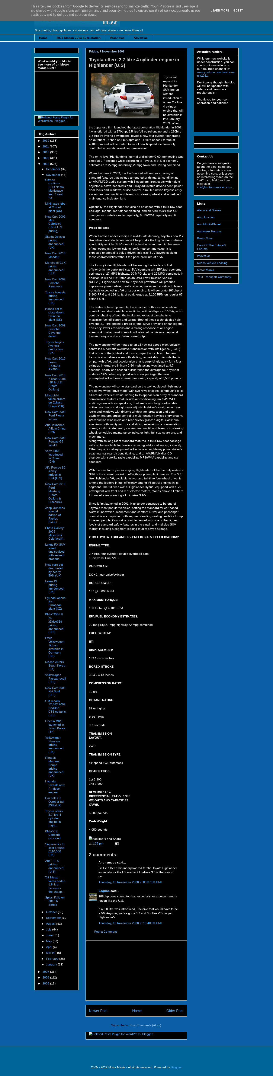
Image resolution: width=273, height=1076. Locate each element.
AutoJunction (206, 217)
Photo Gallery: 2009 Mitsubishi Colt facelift (54, 533)
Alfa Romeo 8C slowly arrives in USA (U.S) (55, 473)
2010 (46, 152)
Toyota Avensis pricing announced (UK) (55, 298)
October (52, 912)
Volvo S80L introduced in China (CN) (54, 456)
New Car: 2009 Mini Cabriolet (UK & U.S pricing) (55, 224)
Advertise (141, 37)
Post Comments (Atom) (145, 1025)
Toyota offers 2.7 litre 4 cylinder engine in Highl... (54, 818)
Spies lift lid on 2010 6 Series (55, 901)
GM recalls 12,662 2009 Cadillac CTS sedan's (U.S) (55, 708)
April (49, 947)
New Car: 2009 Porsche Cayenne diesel (55, 331)
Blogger (176, 1067)
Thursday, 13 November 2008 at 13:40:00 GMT (131, 923)
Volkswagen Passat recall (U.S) (55, 678)
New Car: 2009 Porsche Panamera (55, 283)
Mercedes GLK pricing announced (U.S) (55, 268)
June (50, 935)
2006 (46, 977)
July (49, 929)
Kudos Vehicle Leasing (212, 263)
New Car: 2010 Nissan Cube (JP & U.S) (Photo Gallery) (55, 382)
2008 (46, 164)
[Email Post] (116, 843)
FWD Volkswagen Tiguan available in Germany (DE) (54, 647)
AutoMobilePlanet (209, 224)
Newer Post (98, 1011)
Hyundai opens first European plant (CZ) (55, 603)
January (52, 964)
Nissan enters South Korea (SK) (55, 665)
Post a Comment (105, 931)
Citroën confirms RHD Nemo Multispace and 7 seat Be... (54, 188)
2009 (46, 158)
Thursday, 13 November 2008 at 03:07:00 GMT (131, 882)
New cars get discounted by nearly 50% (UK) (54, 570)
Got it (238, 10)
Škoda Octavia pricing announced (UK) (55, 242)
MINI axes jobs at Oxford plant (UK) (55, 207)
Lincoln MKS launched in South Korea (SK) (55, 726)
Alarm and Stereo (209, 210)
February (52, 958)
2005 (46, 983)
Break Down (205, 238)
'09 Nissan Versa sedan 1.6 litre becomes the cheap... (55, 884)
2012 (46, 140)
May (49, 941)
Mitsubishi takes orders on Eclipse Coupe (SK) (55, 401)
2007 (46, 971)
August (51, 923)
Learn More (220, 10)
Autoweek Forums (209, 231)
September (54, 917)
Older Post (174, 1011)
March (50, 952)
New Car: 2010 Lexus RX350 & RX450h (55, 364)
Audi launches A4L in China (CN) (55, 428)
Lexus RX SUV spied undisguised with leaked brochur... (55, 552)
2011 (46, 146)
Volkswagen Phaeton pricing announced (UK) (54, 745)
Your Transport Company (214, 276)
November (53, 174)
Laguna (104, 891)
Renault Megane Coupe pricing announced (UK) (54, 766)
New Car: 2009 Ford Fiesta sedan (55, 415)
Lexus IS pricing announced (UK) (54, 586)
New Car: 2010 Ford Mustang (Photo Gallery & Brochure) (55, 493)
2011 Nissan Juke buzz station (79, 37)
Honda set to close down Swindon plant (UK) (54, 314)
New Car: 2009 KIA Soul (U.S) (55, 691)
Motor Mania (205, 270)
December (53, 169)
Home (43, 37)
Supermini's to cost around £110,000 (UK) (54, 849)
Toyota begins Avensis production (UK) (54, 347)
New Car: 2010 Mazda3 (55, 255)
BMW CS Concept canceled (53, 835)
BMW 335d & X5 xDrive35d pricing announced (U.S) (54, 623)
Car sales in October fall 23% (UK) (54, 801)
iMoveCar (203, 256)
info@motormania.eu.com (214, 187)
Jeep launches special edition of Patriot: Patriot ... (55, 515)
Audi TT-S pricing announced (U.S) (54, 866)
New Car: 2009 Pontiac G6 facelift (55, 441)
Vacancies (117, 37)
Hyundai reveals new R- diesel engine (55, 787)
